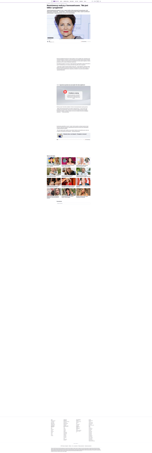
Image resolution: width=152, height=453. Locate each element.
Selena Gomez (65, 422)
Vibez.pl (77, 429)
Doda (76, 423)
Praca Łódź (90, 430)
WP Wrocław (65, 436)
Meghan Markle (52, 423)
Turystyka (65, 430)
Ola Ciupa (77, 420)
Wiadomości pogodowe (78, 430)
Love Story (76, 1)
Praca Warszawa (90, 428)
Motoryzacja (52, 431)
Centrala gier (65, 437)
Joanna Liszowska (91, 422)
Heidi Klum (77, 422)
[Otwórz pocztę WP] (92, 1)
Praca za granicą (90, 438)
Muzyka (61, 1)
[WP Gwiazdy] (56, 1)
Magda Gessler (65, 424)
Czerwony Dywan (66, 1)
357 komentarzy (84, 41)
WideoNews (81, 1)
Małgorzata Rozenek (66, 423)
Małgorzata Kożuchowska (66, 421)
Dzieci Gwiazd (72, 1)
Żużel (64, 438)
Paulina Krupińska (91, 420)
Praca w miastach (91, 437)
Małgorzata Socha (53, 424)
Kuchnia (64, 428)
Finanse (52, 430)
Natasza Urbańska (91, 423)
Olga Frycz (90, 421)
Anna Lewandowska (53, 420)
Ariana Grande (52, 422)
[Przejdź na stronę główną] (54, 1)
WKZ (49, 41)
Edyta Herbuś (90, 424)
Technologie (52, 429)
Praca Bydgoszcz (90, 435)
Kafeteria (65, 431)
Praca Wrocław (90, 431)
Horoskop (65, 429)
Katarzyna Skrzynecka (78, 421)
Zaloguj (98, 1)
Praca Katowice (90, 436)
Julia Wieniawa (52, 421)
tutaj (65, 451)
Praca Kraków (90, 429)
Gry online (52, 435)
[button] (95, 1)
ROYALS (85, 1)
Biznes (51, 428)
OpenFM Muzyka (78, 428)
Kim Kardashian (78, 424)
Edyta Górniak (65, 420)
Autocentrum (65, 435)
